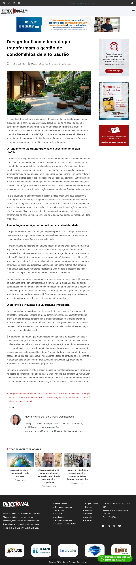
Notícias (88, 514)
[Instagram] (9, 3)
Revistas (88, 507)
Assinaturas (60, 517)
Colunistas (89, 517)
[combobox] (99, 3)
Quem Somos (61, 504)
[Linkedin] (14, 3)
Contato (88, 520)
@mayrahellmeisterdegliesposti (69, 431)
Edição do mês (91, 504)
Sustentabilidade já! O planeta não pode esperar (20, 473)
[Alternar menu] (133, 11)
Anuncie (58, 514)
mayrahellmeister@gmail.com (39, 431)
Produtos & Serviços (63, 520)
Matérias (89, 510)
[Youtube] (19, 3)
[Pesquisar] (133, 3)
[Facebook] (3, 3)
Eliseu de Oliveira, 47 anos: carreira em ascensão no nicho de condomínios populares (49, 476)
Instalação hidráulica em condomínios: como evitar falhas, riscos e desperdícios (77, 474)
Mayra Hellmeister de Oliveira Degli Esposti (51, 64)
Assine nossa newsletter (65, 524)
